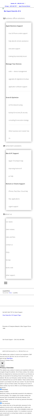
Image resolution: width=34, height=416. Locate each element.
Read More (10, 358)
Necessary (5, 389)
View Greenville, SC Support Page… (12, 315)
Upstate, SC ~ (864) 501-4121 (17, 3)
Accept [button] (4, 358)
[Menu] (5, 283)
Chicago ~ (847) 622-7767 (11, 6)
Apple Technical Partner (24, 6)
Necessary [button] (3, 387)
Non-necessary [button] (4, 401)
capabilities (6, 291)
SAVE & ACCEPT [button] (5, 415)
